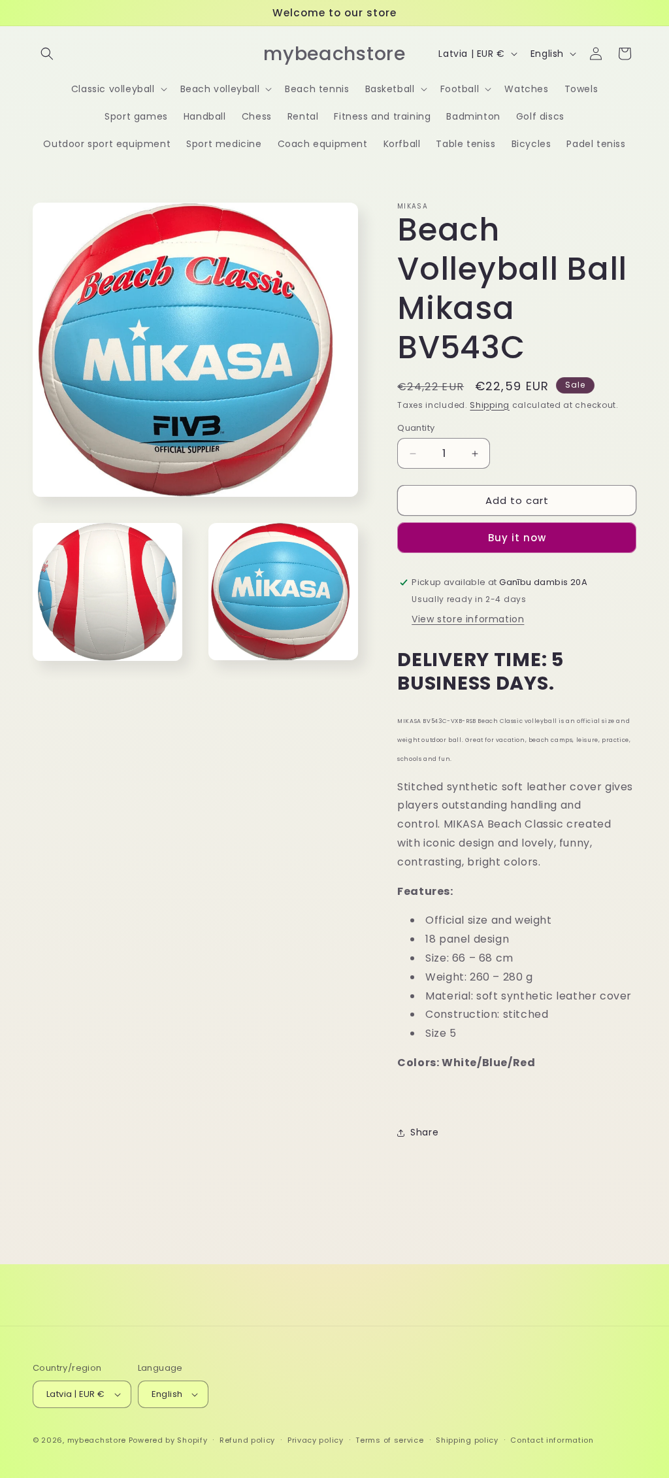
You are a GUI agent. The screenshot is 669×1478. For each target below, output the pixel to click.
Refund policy (247, 1440)
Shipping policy (467, 1440)
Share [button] (424, 1132)
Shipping (490, 405)
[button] (47, 53)
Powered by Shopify (168, 1440)
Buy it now (517, 538)
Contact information (551, 1440)
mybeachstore (96, 1440)
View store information (468, 619)
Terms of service (389, 1440)
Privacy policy (315, 1440)
